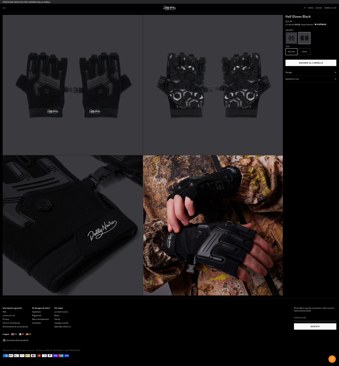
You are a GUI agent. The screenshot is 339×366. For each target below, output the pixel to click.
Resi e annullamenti (40, 319)
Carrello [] (330, 8)
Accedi (319, 8)
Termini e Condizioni (11, 323)
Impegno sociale (61, 323)
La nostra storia (61, 312)
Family (57, 319)
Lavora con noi (9, 315)
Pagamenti (36, 315)
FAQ (4, 312)
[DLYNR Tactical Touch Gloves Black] (291, 38)
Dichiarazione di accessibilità (15, 326)
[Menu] (4, 8)
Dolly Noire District (62, 326)
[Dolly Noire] (169, 8)
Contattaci (36, 323)
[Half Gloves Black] (304, 38)
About (57, 315)
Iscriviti (315, 326)
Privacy (6, 319)
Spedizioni (36, 312)
